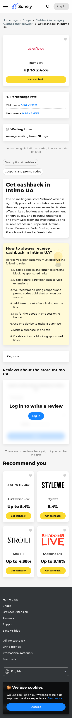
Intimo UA (36, 62)
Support (8, 624)
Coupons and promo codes (23, 171)
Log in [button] (61, 6)
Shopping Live (53, 554)
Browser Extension (15, 612)
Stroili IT (18, 554)
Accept (36, 707)
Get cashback (36, 79)
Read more (55, 698)
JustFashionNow (19, 499)
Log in (36, 416)
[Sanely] (22, 6)
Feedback (9, 659)
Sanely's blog (11, 630)
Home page (10, 599)
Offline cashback (14, 640)
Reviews (8, 618)
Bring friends (12, 646)
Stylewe (53, 499)
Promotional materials (17, 653)
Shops (7, 606)
